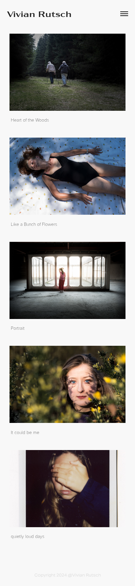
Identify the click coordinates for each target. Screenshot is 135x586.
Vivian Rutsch (39, 13)
